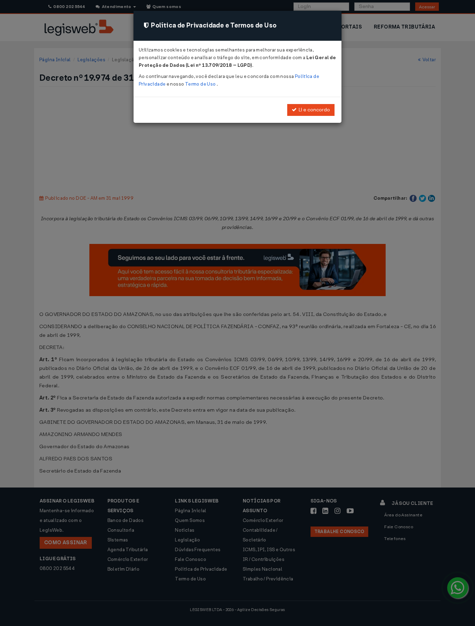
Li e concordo (313, 109)
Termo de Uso (201, 84)
